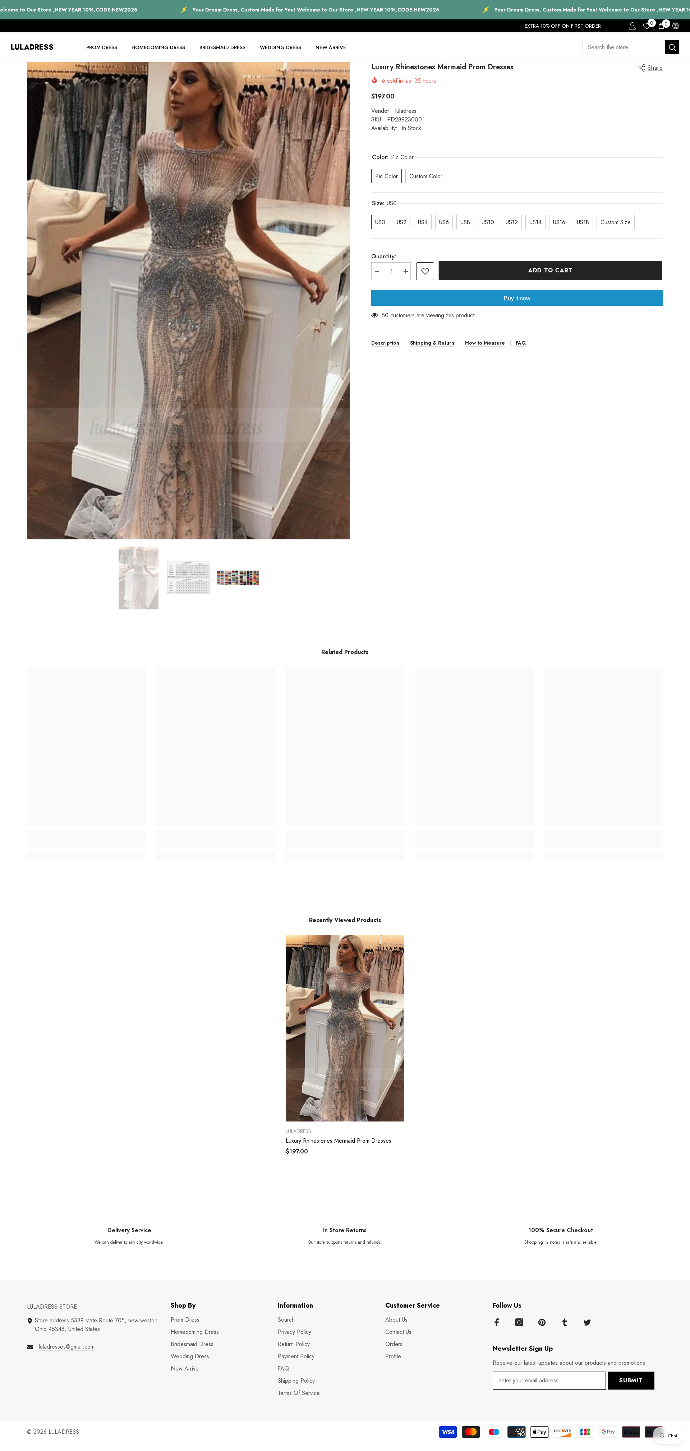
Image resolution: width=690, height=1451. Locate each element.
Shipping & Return (432, 342)
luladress (406, 111)
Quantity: (383, 256)
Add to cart (551, 270)
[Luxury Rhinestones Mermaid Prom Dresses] (345, 1028)
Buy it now (517, 298)
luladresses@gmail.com (67, 1346)
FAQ (521, 342)
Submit (631, 1380)
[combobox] (623, 47)
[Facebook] (496, 1322)
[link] (86, 844)
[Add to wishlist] (425, 271)
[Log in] (632, 25)
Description (385, 342)
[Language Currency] (675, 25)
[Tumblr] (564, 1322)
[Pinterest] (542, 1322)
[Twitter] (587, 1322)
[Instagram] (519, 1322)
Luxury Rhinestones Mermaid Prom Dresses (338, 1140)
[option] (188, 300)
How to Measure (485, 342)
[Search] (630, 47)
